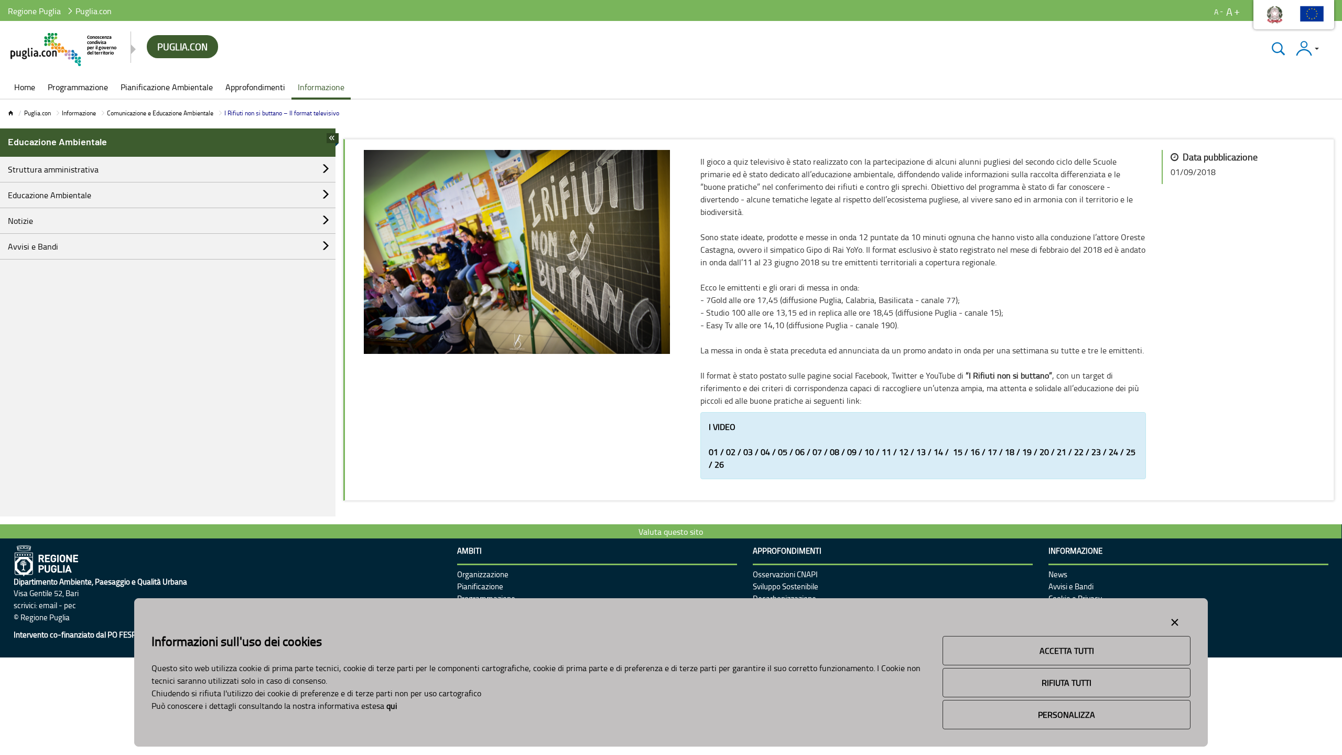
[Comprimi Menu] (332, 141)
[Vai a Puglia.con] (64, 49)
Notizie (20, 220)
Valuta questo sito (670, 531)
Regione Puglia (34, 11)
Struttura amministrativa (53, 169)
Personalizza (1066, 714)
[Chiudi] (1278, 48)
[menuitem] (24, 88)
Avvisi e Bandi (33, 246)
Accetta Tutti (1067, 650)
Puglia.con (37, 113)
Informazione (79, 113)
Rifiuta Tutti (1066, 682)
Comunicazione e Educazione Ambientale (160, 113)
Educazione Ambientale (49, 195)
